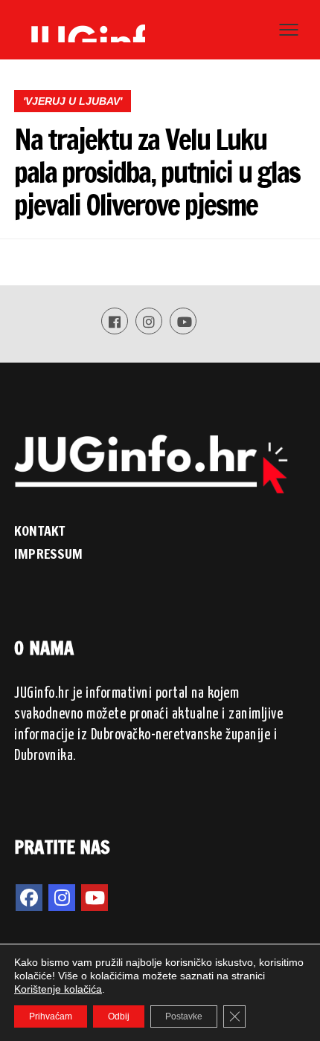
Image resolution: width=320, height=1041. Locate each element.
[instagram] (61, 897)
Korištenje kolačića (58, 989)
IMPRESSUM (48, 553)
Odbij (118, 1016)
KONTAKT (39, 530)
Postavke (183, 1016)
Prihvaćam (50, 1016)
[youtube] (94, 897)
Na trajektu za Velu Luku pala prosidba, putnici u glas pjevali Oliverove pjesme (156, 172)
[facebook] (29, 897)
